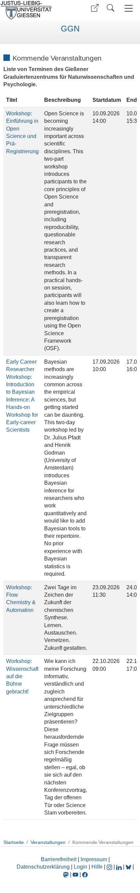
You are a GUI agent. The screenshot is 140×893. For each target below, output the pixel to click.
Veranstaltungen (48, 842)
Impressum (94, 859)
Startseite (13, 842)
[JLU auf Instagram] (110, 867)
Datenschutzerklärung (43, 867)
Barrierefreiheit (58, 859)
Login (81, 867)
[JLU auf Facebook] (85, 874)
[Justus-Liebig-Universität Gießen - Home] (34, 10)
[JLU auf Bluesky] (129, 867)
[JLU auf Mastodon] (66, 874)
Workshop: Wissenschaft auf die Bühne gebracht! (22, 676)
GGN (70, 28)
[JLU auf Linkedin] (119, 867)
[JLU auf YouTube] (75, 874)
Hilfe (97, 867)
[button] (95, 8)
